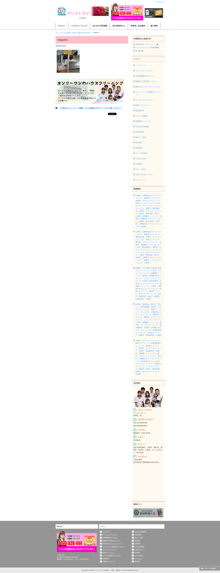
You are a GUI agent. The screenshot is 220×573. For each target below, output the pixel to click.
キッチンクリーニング (144, 100)
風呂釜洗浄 (139, 111)
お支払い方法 (140, 159)
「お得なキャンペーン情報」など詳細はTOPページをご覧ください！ (90, 108)
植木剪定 (138, 142)
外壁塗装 (138, 148)
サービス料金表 (141, 153)
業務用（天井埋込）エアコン (146, 81)
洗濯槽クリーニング (143, 121)
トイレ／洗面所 (141, 116)
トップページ (140, 65)
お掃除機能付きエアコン (144, 76)
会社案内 (138, 164)
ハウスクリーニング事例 (144, 47)
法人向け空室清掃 (142, 127)
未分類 (138, 51)
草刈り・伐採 (140, 137)
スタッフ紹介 (140, 169)
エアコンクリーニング (144, 71)
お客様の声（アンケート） (145, 44)
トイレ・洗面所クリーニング (112, 555)
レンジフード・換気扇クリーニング (148, 93)
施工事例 (154, 26)
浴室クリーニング (142, 105)
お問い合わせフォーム (144, 174)
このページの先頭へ (210, 568)
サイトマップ (140, 180)
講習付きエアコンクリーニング (147, 87)
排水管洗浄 (139, 132)
